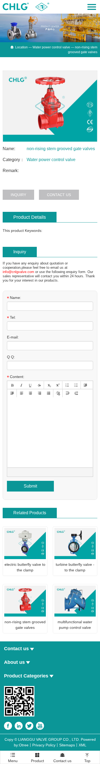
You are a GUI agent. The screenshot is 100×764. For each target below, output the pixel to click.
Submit (30, 486)
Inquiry (18, 195)
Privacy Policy (43, 745)
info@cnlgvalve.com (18, 272)
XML (82, 745)
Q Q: (11, 357)
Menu (13, 756)
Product (37, 758)
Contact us (59, 195)
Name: (14, 297)
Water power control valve (51, 47)
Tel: (11, 317)
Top (87, 758)
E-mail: (13, 337)
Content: (15, 377)
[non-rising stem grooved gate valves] (50, 106)
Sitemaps (67, 745)
